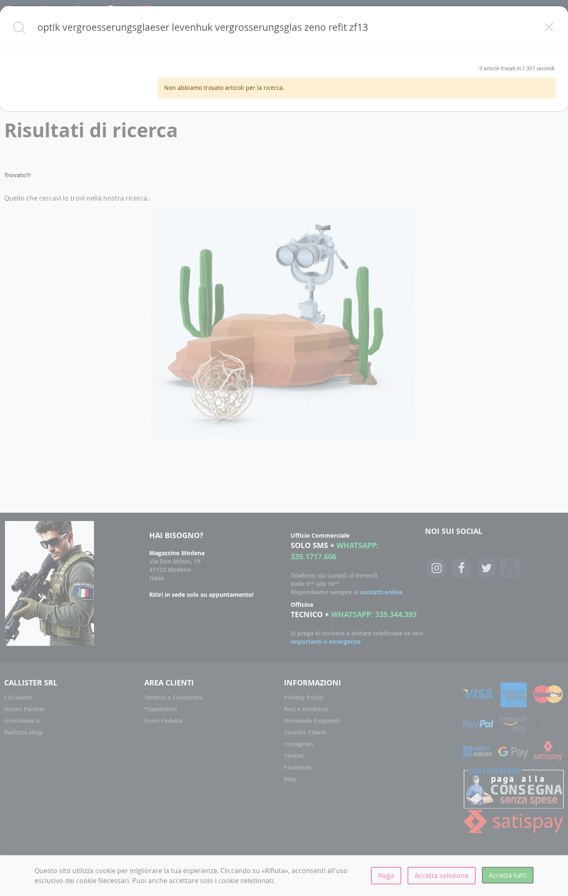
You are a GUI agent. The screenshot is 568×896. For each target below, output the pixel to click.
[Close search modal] (549, 27)
